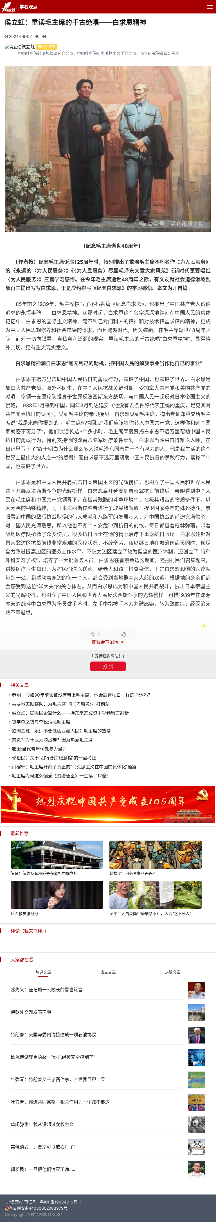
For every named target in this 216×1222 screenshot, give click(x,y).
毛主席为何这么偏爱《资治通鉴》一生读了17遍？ (61, 776)
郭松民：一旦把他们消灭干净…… (43, 1169)
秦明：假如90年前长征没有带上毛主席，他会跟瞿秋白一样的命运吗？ (82, 695)
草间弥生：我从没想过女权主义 (42, 1124)
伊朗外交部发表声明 (31, 1012)
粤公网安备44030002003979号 (38, 1208)
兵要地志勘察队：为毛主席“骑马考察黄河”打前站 (61, 704)
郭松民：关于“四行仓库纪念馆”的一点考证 (54, 758)
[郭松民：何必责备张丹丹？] (155, 855)
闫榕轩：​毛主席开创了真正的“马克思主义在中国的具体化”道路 (74, 767)
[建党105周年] (108, 821)
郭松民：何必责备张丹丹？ (133, 873)
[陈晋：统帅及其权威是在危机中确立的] (57, 855)
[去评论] (204, 835)
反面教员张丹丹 (24, 913)
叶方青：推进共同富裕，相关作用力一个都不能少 (60, 1102)
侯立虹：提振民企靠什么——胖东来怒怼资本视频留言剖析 (70, 713)
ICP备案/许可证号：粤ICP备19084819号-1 (42, 1202)
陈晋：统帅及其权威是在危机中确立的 (44, 873)
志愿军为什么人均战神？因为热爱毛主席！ (54, 740)
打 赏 (108, 666)
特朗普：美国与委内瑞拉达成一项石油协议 (53, 1034)
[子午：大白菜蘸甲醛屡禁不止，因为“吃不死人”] (155, 895)
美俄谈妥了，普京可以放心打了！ (44, 1147)
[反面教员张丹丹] (57, 895)
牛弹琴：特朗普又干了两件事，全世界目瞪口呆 (58, 1079)
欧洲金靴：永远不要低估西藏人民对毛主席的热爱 (61, 731)
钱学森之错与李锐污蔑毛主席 (41, 722)
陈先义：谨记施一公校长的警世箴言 (47, 989)
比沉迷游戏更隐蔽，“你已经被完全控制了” (53, 1057)
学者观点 (28, 7)
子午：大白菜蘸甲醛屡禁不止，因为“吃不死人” (150, 913)
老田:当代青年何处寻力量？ (39, 749)
